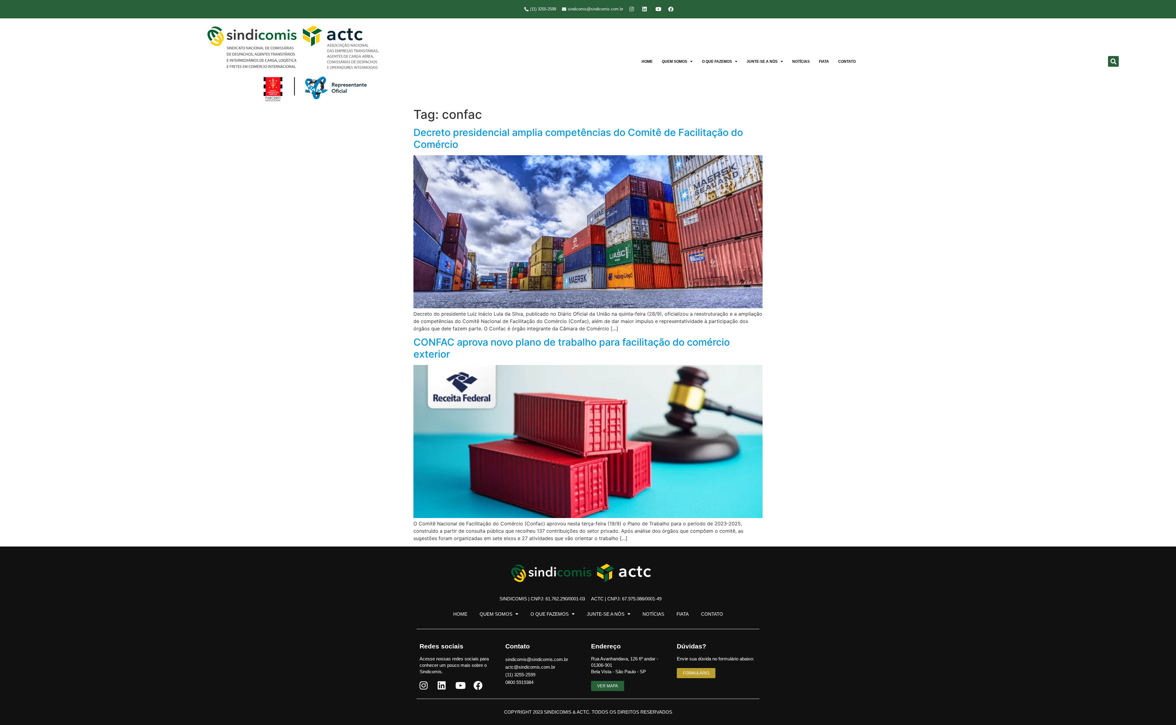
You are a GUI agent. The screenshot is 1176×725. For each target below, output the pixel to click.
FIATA (824, 61)
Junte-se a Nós (762, 61)
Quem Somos (674, 61)
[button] (1113, 61)
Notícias (801, 61)
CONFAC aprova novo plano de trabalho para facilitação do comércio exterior (571, 348)
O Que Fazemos (717, 61)
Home (647, 61)
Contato (847, 61)
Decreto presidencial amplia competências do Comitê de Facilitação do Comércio (578, 138)
